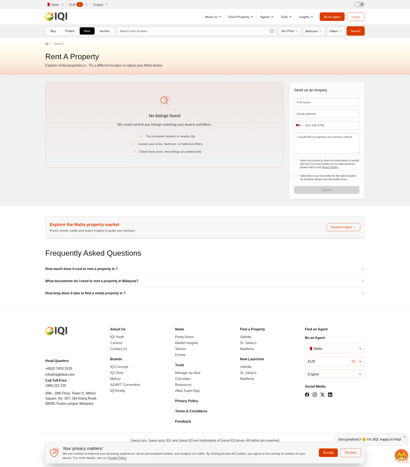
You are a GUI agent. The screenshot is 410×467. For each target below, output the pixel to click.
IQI (168, 440)
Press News (184, 337)
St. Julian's (248, 343)
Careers (116, 343)
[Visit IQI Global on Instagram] (315, 395)
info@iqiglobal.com (60, 374)
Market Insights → (343, 227)
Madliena (247, 349)
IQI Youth (117, 337)
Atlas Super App (187, 391)
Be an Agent (315, 338)
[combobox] (299, 125)
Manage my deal (187, 373)
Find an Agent (316, 329)
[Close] (404, 437)
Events (180, 355)
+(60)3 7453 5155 (58, 368)
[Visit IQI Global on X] (322, 395)
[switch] (359, 4)
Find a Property (252, 329)
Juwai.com (138, 440)
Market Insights (186, 343)
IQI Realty (117, 391)
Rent (87, 31)
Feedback (183, 421)
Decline (351, 452)
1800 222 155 (55, 385)
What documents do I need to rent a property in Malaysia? (91, 281)
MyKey (115, 379)
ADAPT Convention (125, 385)
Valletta (245, 337)
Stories (180, 349)
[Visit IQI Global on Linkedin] (330, 395)
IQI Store (116, 373)
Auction (105, 31)
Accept (328, 452)
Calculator (183, 379)
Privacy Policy (330, 167)
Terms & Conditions (191, 411)
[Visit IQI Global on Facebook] (307, 395)
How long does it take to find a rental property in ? (85, 293)
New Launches (252, 359)
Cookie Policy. (117, 458)
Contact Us (118, 349)
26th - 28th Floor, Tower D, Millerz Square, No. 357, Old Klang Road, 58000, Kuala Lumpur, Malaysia (71, 398)
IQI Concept (119, 367)
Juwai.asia (156, 440)
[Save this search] (272, 31)
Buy (53, 31)
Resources (183, 385)
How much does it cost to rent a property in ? (81, 269)
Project (70, 31)
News (179, 329)
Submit (326, 190)
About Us (118, 329)
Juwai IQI (186, 440)
